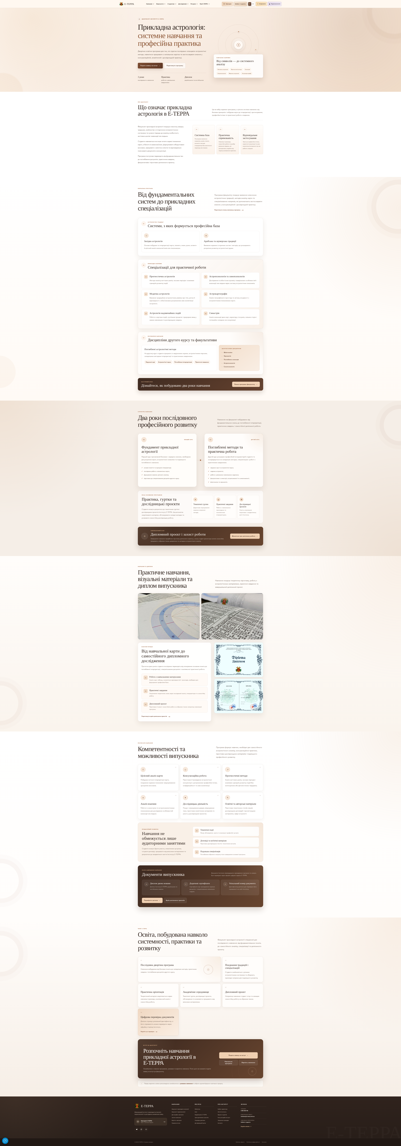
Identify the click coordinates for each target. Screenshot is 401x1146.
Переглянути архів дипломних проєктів (155, 716)
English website (246, 1126)
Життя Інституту (222, 1112)
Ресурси (193, 4)
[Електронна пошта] (146, 1129)
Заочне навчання (176, 1117)
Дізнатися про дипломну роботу (245, 536)
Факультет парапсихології (178, 1112)
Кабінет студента (240, 4)
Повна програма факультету (246, 384)
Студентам (171, 4)
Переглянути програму (175, 65)
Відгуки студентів (222, 1114)
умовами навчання (186, 1083)
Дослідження (182, 4)
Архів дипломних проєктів (175, 900)
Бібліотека (197, 1109)
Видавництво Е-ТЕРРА (201, 1114)
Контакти (220, 1123)
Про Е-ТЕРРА (204, 4)
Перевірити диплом (152, 900)
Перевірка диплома (200, 1120)
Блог (196, 1112)
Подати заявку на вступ (150, 65)
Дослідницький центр (200, 1123)
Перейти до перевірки (149, 1031)
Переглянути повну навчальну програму (229, 210)
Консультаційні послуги (224, 1117)
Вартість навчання (248, 1062)
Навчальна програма (228, 1062)
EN (253, 3)
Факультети (160, 4)
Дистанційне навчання (177, 1114)
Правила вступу (176, 1123)
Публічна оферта (240, 1142)
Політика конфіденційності (253, 1142)
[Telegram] (136, 1129)
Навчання (149, 4)
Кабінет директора (222, 1109)
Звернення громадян (223, 1120)
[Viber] (141, 1129)
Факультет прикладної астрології (180, 1109)
